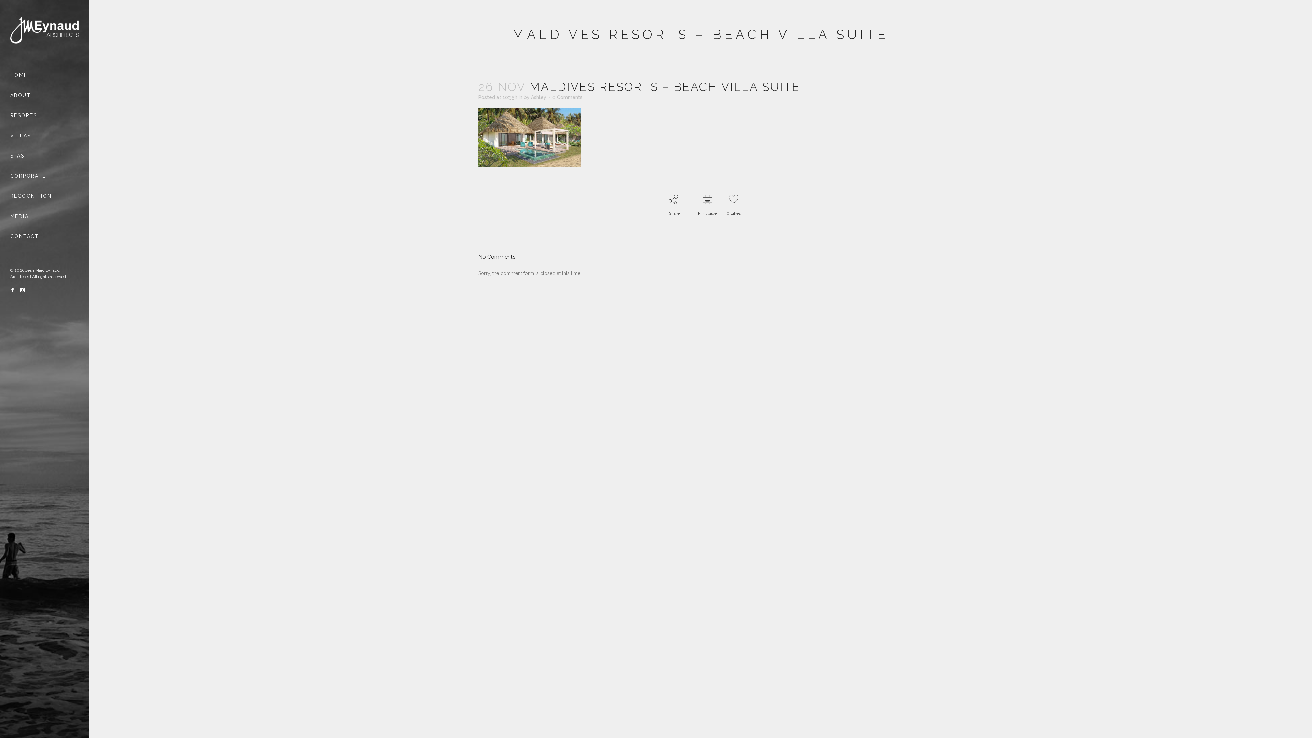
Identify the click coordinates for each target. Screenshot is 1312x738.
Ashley (538, 97)
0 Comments (567, 97)
